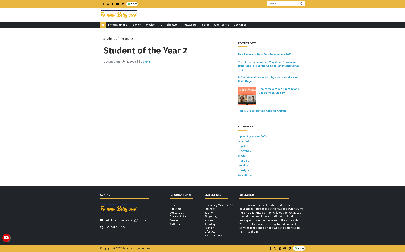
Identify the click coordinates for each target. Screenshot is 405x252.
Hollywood (189, 24)
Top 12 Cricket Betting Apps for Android (262, 110)
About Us (175, 209)
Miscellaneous (247, 175)
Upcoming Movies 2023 (252, 136)
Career (174, 220)
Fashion (136, 24)
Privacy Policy (178, 216)
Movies (150, 24)
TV (160, 24)
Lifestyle (172, 24)
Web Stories (221, 24)
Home (173, 205)
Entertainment (117, 24)
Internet (243, 141)
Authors (175, 224)
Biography (244, 151)
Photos (204, 24)
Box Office (240, 24)
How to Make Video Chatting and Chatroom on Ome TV (279, 90)
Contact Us (177, 212)
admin (147, 61)
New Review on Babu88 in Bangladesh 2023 (264, 54)
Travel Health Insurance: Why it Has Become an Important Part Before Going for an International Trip (268, 65)
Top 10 (242, 146)
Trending (243, 160)
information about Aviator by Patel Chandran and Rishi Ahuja (268, 79)
